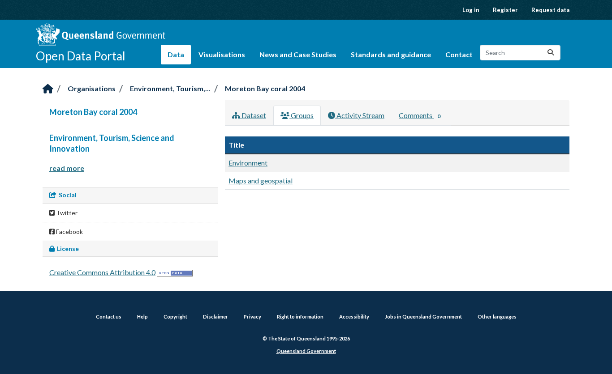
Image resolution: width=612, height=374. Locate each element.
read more (66, 168)
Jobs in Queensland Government (423, 316)
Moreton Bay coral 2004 (265, 88)
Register (505, 9)
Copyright (175, 316)
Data (176, 54)
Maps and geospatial (260, 180)
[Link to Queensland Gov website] (100, 34)
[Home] (48, 89)
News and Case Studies (297, 54)
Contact (459, 54)
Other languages (497, 316)
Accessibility (354, 316)
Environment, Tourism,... (170, 88)
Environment (247, 162)
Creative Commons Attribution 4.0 (102, 272)
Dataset (253, 115)
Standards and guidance (391, 54)
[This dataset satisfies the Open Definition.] (175, 272)
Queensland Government (306, 351)
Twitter (66, 213)
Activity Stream (359, 115)
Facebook (69, 231)
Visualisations (221, 54)
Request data (550, 9)
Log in (470, 9)
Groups (301, 115)
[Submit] (551, 52)
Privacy (252, 316)
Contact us (108, 316)
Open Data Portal (80, 56)
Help (142, 316)
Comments (419, 115)
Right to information (300, 316)
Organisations (92, 88)
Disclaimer (215, 316)
